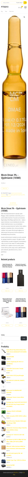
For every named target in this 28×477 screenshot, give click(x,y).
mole (9, 194)
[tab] (14, 203)
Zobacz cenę (5, 188)
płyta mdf (15, 194)
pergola (11, 194)
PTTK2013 (4, 6)
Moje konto (11, 11)
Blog (2, 11)
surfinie (23, 194)
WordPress (16, 472)
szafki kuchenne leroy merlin (6, 196)
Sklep (6, 11)
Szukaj (2, 335)
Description (13, 203)
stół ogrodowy (19, 194)
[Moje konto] (19, 7)
